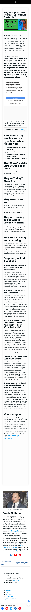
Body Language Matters (10, 605)
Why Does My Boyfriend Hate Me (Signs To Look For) (22, 563)
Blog (6, 592)
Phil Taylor (16, 580)
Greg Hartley (14, 551)
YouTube (8, 600)
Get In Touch (9, 594)
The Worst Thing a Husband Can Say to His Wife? (6, 563)
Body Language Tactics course (13, 546)
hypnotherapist (15, 530)
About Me (8, 590)
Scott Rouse (24, 551)
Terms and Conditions (12, 598)
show (22, 130)
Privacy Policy (9, 596)
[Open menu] (15, 2)
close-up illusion (14, 532)
